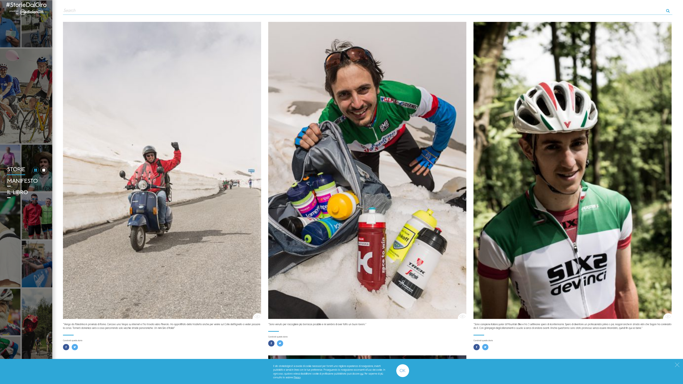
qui (361, 373)
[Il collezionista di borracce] (367, 170)
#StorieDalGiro (26, 4)
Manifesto (22, 180)
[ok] (403, 370)
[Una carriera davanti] (572, 170)
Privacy (297, 377)
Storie (16, 169)
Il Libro (17, 192)
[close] (677, 364)
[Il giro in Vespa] (162, 170)
